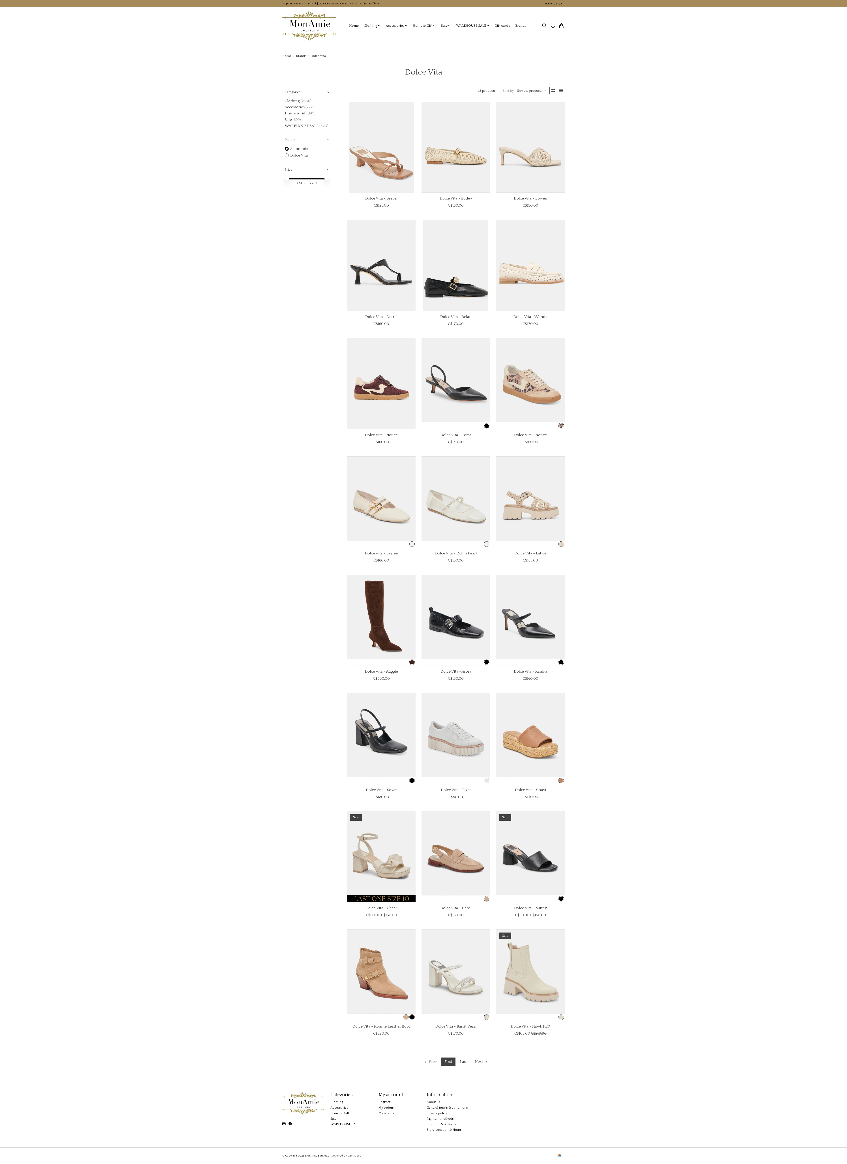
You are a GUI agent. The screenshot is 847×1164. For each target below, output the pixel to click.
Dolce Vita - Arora (455, 671)
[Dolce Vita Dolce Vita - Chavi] (530, 738)
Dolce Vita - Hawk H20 (530, 1026)
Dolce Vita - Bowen (530, 198)
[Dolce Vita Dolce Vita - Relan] (456, 265)
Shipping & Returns (441, 1124)
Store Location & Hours (444, 1130)
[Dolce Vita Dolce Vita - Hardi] (456, 856)
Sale (288, 120)
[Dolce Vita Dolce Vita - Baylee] (381, 501)
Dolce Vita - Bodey (456, 198)
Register (384, 1102)
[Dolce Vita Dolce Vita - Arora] (456, 620)
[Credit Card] (559, 1156)
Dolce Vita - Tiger (456, 790)
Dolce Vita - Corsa (455, 435)
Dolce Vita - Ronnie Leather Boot (381, 1026)
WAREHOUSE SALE (302, 126)
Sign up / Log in (554, 3)
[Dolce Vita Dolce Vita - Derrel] (381, 265)
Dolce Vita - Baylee (381, 553)
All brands (299, 149)
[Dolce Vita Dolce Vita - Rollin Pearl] (456, 501)
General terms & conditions (447, 1108)
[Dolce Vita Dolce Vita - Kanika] (530, 620)
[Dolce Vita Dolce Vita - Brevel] (381, 147)
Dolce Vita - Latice (530, 553)
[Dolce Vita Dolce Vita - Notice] (381, 383)
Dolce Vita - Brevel (381, 198)
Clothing (292, 101)
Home (354, 26)
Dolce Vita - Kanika (530, 671)
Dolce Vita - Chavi (530, 790)
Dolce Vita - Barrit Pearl (455, 1026)
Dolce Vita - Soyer (381, 790)
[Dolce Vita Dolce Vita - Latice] (530, 501)
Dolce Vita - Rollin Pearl (456, 553)
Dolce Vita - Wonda (530, 317)
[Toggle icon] (544, 26)
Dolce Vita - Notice (381, 435)
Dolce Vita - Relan (456, 317)
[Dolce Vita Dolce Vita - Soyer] (381, 738)
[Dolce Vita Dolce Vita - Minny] (530, 856)
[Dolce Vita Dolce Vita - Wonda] (530, 265)
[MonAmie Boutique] (309, 26)
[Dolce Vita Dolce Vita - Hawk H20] (530, 974)
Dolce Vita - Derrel (381, 317)
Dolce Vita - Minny (530, 908)
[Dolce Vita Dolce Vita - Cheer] (381, 856)
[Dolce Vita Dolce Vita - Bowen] (530, 147)
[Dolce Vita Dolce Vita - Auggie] (381, 620)
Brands (520, 26)
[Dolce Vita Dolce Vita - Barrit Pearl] (456, 974)
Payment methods (440, 1119)
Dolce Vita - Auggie (381, 671)
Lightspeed (354, 1155)
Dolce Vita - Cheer (381, 908)
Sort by (508, 91)
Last (463, 1062)
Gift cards (502, 26)
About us (433, 1102)
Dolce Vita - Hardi (456, 908)
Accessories (295, 107)
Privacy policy (437, 1113)
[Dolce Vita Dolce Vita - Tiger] (456, 738)
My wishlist (387, 1113)
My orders (386, 1108)
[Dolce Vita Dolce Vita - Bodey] (456, 147)
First (448, 1062)
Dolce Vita (299, 155)
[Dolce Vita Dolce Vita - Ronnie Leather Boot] (381, 974)
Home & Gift (296, 113)
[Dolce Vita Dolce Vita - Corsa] (456, 383)
